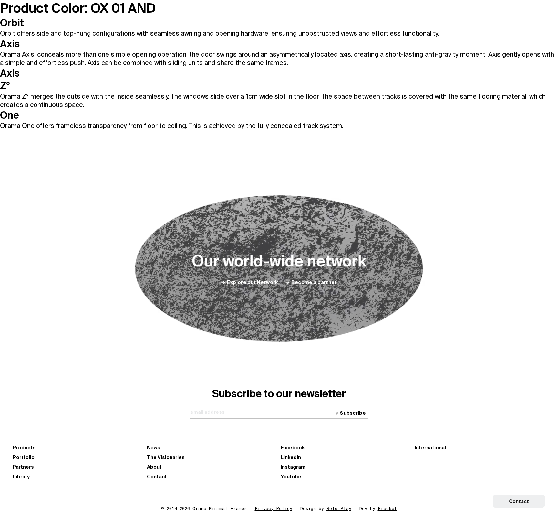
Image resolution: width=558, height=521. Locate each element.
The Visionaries (166, 457)
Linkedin (291, 457)
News (153, 447)
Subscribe (353, 413)
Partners (23, 467)
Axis (10, 43)
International (430, 447)
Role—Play (338, 508)
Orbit (12, 22)
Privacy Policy (273, 508)
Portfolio (24, 457)
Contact (157, 477)
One (9, 115)
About (154, 467)
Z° (5, 85)
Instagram (293, 467)
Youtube (291, 477)
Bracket (387, 508)
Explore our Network (252, 282)
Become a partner (313, 282)
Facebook (293, 447)
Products (24, 447)
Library (21, 477)
